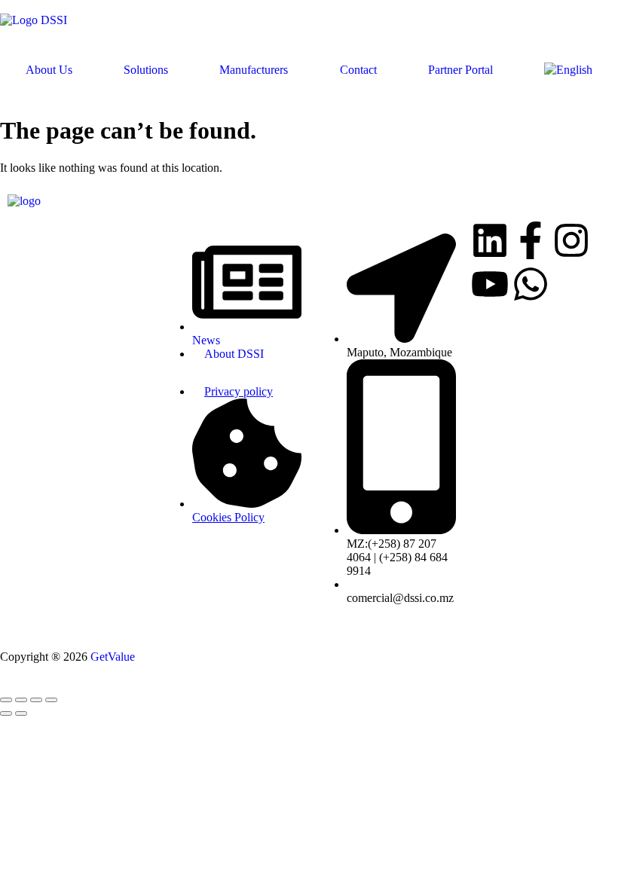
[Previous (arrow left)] (6, 713)
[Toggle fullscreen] (21, 700)
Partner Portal (460, 69)
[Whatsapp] (530, 287)
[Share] (36, 700)
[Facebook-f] (530, 243)
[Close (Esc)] (51, 700)
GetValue (112, 656)
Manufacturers (253, 69)
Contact (358, 69)
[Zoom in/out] (6, 700)
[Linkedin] (490, 243)
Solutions (146, 69)
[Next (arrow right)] (21, 713)
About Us (49, 69)
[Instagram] (571, 243)
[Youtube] (490, 287)
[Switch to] (568, 70)
